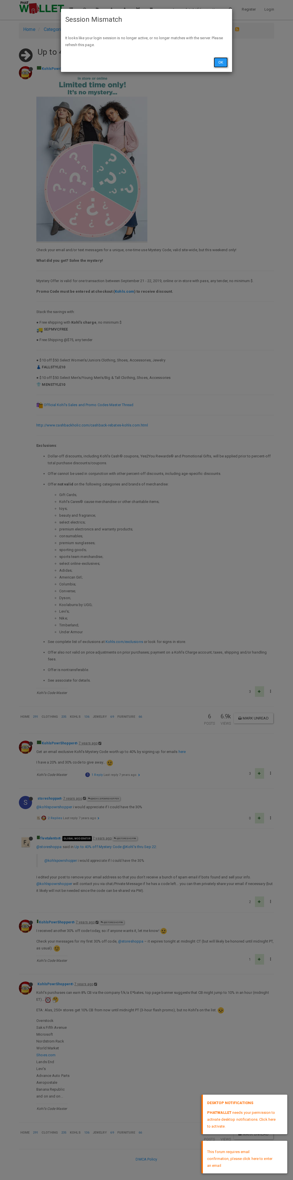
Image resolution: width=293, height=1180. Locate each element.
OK (220, 62)
